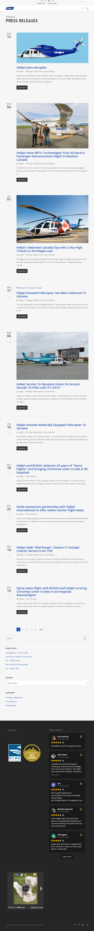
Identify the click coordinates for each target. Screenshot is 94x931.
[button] (87, 8)
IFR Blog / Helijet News (34, 71)
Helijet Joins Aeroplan (32, 67)
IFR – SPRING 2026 (13, 660)
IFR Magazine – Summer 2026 (17, 653)
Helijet (21, 71)
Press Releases (49, 71)
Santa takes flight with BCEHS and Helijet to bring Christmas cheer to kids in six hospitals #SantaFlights (52, 591)
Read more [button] (55, 775)
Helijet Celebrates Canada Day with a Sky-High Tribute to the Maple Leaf (49, 249)
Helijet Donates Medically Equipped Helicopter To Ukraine (51, 426)
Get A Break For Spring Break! (17, 664)
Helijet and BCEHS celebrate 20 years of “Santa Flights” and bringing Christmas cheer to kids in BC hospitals (52, 468)
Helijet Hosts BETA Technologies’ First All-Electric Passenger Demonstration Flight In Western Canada (51, 156)
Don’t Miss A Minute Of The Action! (19, 657)
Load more (67, 857)
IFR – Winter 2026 (12, 668)
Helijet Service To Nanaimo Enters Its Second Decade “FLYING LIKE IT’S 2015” (48, 386)
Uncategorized (11, 705)
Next (41, 629)
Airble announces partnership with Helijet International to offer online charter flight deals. (51, 508)
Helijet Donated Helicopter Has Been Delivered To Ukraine (51, 294)
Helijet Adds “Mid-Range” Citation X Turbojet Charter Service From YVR (48, 549)
